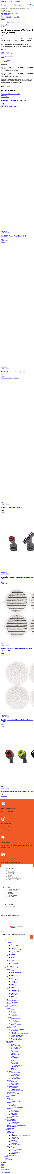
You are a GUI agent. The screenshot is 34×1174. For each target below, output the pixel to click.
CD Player (13, 946)
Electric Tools (10, 1132)
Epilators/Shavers (15, 1018)
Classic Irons (14, 1084)
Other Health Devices (16, 1039)
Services (10, 875)
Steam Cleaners (15, 1075)
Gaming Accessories (12, 1005)
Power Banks (14, 982)
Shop (6, 8)
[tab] (7, 60)
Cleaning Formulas (15, 1089)
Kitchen (9, 1042)
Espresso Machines (16, 1047)
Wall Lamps (14, 1114)
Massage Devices (15, 1038)
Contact (10, 908)
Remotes (13, 964)
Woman (9, 1017)
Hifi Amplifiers (14, 948)
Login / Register (8, 1159)
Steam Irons (14, 1081)
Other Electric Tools (16, 1144)
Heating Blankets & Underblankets (16, 1125)
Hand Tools (10, 1146)
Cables (12, 978)
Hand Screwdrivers (16, 1149)
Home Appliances (13, 8)
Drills (12, 1134)
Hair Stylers (14, 1023)
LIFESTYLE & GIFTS (13, 1093)
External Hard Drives (16, 990)
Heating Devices (11, 1120)
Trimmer (13, 1009)
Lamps (9, 1108)
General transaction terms (14, 878)
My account (11, 896)
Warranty (10, 893)
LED (12, 1099)
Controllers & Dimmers (17, 1107)
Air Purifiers (10, 1128)
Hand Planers (14, 1141)
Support (10, 876)
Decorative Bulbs (15, 1101)
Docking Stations (15, 985)
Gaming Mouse (11, 1003)
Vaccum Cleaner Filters (17, 1090)
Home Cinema (11, 960)
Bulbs (8, 1098)
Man (8, 1008)
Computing (10, 988)
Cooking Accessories (16, 1065)
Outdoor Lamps (15, 1111)
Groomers (13, 1012)
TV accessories (14, 963)
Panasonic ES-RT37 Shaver (8, 13)
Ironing (9, 1080)
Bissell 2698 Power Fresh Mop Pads (13, 372)
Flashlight (9, 1117)
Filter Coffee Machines (17, 1045)
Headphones (10, 955)
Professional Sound (16, 949)
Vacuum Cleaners (15, 1072)
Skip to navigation (5, 1)
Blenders (13, 1053)
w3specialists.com (21, 934)
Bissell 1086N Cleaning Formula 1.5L (11, 17)
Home (2, 8)
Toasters (13, 1044)
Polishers (13, 1140)
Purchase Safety (12, 873)
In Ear (12, 957)
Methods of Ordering (13, 889)
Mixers (12, 1068)
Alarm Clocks (11, 1092)
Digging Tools (14, 1137)
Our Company (11, 906)
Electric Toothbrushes (16, 1036)
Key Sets (13, 1147)
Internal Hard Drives (16, 991)
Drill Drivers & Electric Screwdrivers (20, 1135)
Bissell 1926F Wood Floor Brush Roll (13, 100)
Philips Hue (10, 1102)
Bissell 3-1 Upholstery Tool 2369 (11, 507)
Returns (10, 892)
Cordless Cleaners (15, 1074)
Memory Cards (14, 994)
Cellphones (13, 970)
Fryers (12, 1060)
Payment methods (12, 895)
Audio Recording (15, 951)
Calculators (13, 987)
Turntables (13, 954)
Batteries (13, 984)
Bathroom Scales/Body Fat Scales (19, 1033)
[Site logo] (17, 5)
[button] (4, 105)
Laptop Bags (14, 997)
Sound (9, 942)
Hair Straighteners (15, 1021)
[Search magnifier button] (31, 937)
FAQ (9, 870)
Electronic (10, 976)
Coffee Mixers (14, 1051)
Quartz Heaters (14, 1123)
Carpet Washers (15, 1077)
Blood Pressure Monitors (17, 1029)
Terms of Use (11, 872)
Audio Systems (14, 945)
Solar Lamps (14, 1113)
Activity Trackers (15, 979)
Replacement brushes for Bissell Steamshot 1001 (17, 791)
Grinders (13, 1056)
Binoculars (10, 966)
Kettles (12, 1059)
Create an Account (5, 1172)
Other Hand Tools (15, 1152)
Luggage (13, 1095)
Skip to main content (15, 1)
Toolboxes (13, 1153)
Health (9, 1027)
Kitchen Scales (14, 1063)
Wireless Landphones (16, 972)
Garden (9, 1131)
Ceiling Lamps (14, 1116)
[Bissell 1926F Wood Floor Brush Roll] (10, 94)
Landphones (14, 973)
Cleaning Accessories (24, 8)
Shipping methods (12, 890)
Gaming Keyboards (12, 1002)
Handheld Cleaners (16, 1078)
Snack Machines (15, 1062)
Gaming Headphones (12, 1000)
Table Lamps (14, 1110)
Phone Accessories (15, 975)
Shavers (13, 1011)
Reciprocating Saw (15, 1138)
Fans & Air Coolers (12, 1126)
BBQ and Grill (14, 1066)
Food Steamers (14, 1057)
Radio (12, 952)
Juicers (12, 1050)
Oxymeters (13, 1032)
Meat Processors (15, 1054)
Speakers (13, 943)
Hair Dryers (14, 1014)
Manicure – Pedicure (16, 1024)
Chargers (13, 981)
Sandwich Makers (15, 1048)
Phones (9, 969)
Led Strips (13, 1105)
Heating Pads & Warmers (17, 1035)
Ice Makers (13, 1069)
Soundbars (13, 961)
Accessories (4, 10)
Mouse (12, 996)
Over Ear (13, 958)
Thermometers (14, 1030)
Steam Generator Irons (16, 1083)
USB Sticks (14, 993)
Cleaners (9, 1071)
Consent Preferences (13, 879)
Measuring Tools (11, 1155)
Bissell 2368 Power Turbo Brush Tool (13, 236)
